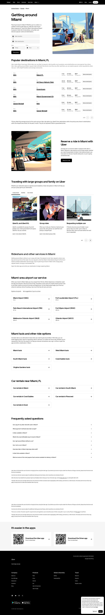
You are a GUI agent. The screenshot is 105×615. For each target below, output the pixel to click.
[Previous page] (87, 117)
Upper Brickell (18, 104)
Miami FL (40, 75)
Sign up (95, 2)
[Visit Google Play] (16, 602)
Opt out (95, 611)
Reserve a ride (66, 160)
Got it (100, 611)
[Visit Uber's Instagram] (19, 595)
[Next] (90, 240)
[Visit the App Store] (25, 602)
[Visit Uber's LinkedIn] (12, 595)
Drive (18, 2)
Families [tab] (23, 192)
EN (81, 2)
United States (15, 8)
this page (78, 511)
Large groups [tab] (15, 192)
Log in (90, 2)
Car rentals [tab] (30, 192)
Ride (14, 2)
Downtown (41, 89)
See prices (16, 52)
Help (85, 2)
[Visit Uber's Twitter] (22, 595)
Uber (8, 2)
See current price (87, 74)
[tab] (35, 192)
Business (24, 2)
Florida (22, 8)
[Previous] (86, 240)
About (36, 2)
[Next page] (92, 117)
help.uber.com (63, 477)
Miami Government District (47, 97)
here (97, 607)
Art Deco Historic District (46, 82)
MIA (14, 75)
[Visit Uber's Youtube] (15, 595)
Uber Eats (30, 2)
